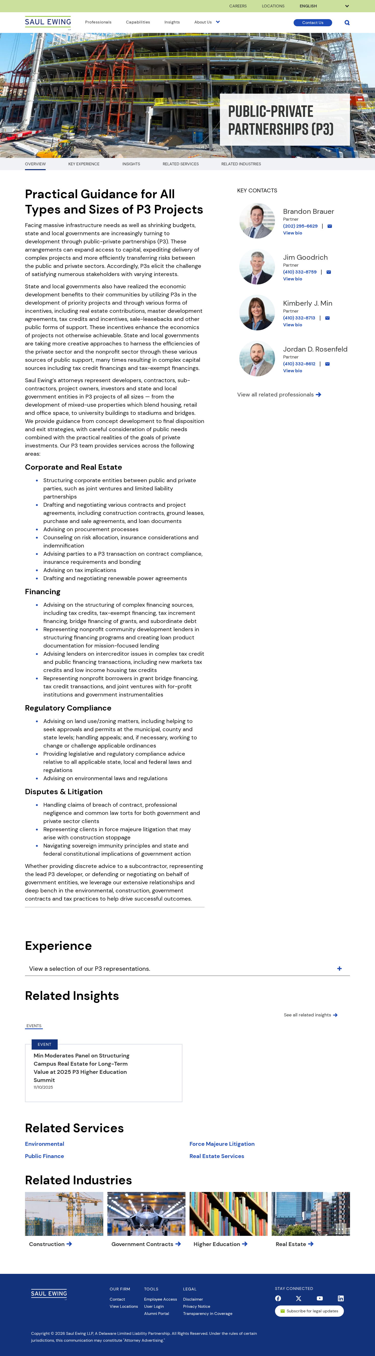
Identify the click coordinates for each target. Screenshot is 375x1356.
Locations (273, 6)
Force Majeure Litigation (222, 1144)
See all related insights (307, 1015)
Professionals (98, 22)
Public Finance (44, 1156)
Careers (238, 6)
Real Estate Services (217, 1156)
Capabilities (138, 22)
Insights (172, 22)
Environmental (44, 1144)
